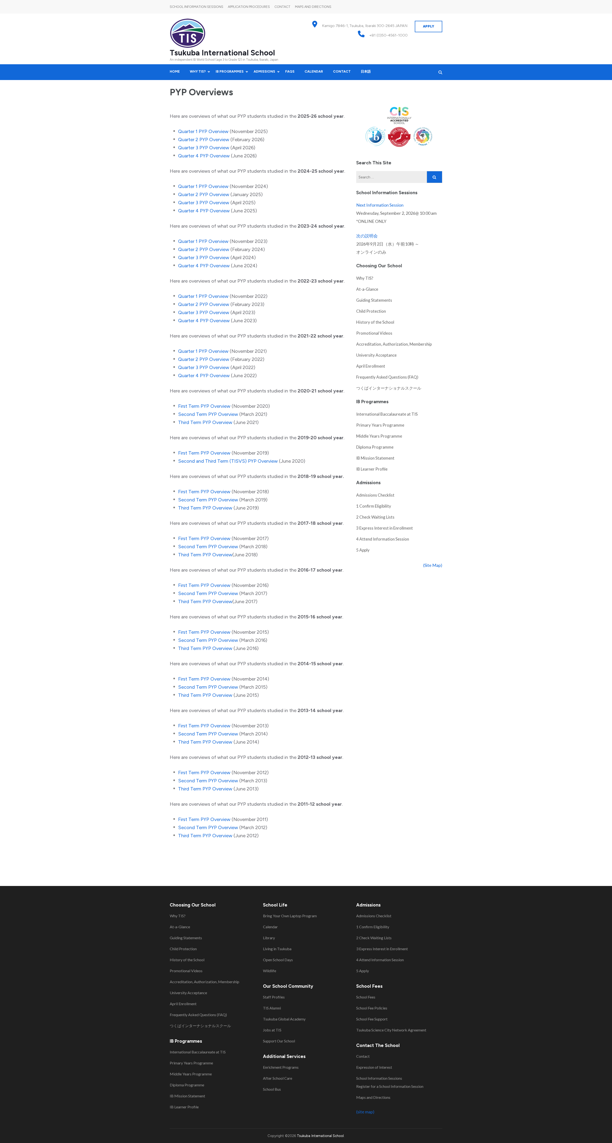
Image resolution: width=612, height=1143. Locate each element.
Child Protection (371, 311)
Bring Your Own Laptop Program (290, 915)
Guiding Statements (374, 300)
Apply (428, 26)
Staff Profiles (274, 997)
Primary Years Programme (380, 425)
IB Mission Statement (375, 458)
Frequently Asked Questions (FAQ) (387, 377)
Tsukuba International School (222, 52)
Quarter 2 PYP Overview (203, 139)
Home (175, 72)
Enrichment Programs (281, 1067)
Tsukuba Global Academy (284, 1019)
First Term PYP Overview (204, 406)
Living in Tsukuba (277, 948)
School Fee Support (372, 1019)
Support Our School (279, 1041)
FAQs (290, 72)
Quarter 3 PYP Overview (203, 147)
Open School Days (278, 959)
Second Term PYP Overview (208, 414)
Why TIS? (198, 72)
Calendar (314, 72)
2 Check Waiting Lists (375, 517)
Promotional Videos (374, 333)
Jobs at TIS (272, 1030)
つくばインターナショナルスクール (388, 388)
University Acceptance (376, 355)
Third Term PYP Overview (205, 422)
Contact (282, 7)
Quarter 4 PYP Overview (204, 156)
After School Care (277, 1078)
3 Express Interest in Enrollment (384, 528)
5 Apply (363, 550)
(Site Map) (432, 565)
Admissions (264, 72)
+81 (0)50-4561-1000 (388, 35)
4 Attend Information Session (382, 539)
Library (269, 937)
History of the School (375, 322)
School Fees (365, 997)
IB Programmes (230, 72)
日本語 (366, 72)
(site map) (365, 1111)
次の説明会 (367, 235)
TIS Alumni (272, 1008)
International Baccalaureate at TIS (387, 414)
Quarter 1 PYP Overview (203, 131)
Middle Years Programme (379, 436)
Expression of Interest (374, 1067)
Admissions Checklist (375, 495)
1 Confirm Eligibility (373, 506)
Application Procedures (249, 7)
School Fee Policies (371, 1008)
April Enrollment (370, 366)
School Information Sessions (196, 7)
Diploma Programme (374, 447)
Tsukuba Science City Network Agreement (391, 1030)
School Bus (272, 1089)
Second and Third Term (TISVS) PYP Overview (228, 461)
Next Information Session (380, 205)
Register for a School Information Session (389, 1086)
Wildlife (269, 970)
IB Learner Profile (372, 469)
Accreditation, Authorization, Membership (394, 344)
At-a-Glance (367, 289)
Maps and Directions (313, 7)
